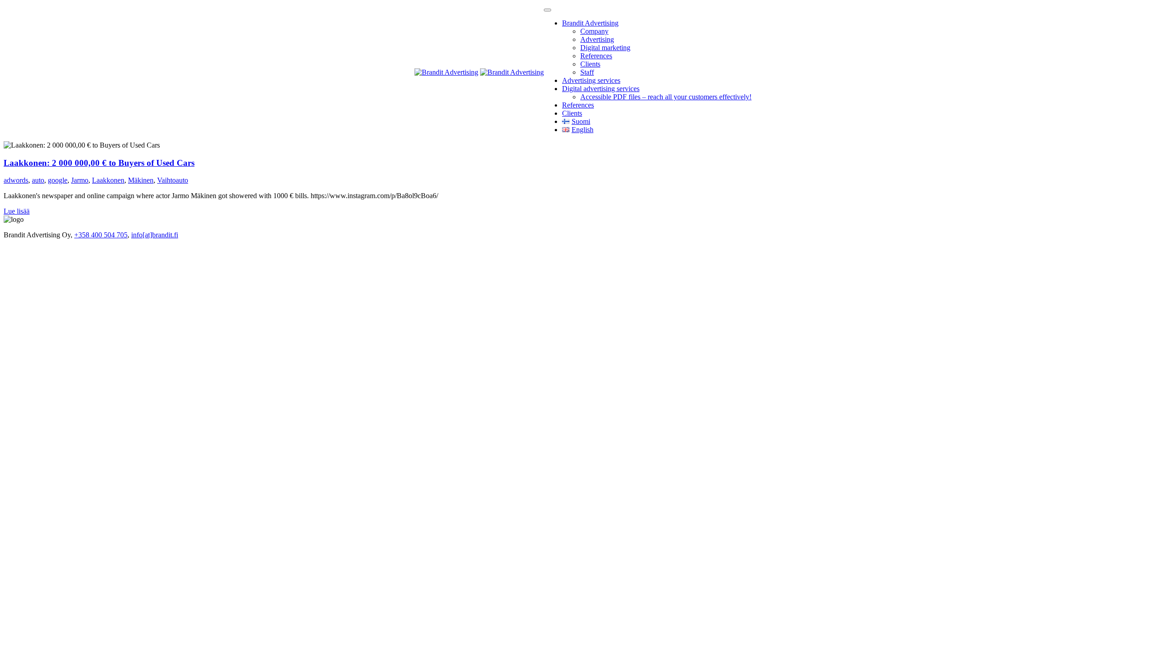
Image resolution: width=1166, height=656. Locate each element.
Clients (590, 64)
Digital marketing (605, 47)
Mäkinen (140, 180)
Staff (587, 72)
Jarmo (79, 180)
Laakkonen (108, 180)
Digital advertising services (600, 88)
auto (38, 180)
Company (594, 31)
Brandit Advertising (590, 23)
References (596, 56)
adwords (16, 180)
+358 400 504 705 (101, 235)
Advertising (597, 39)
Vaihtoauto (172, 180)
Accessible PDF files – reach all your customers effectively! (666, 97)
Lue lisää (17, 211)
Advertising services (591, 80)
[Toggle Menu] (547, 10)
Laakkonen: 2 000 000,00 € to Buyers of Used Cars (99, 163)
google (57, 180)
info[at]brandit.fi (154, 235)
